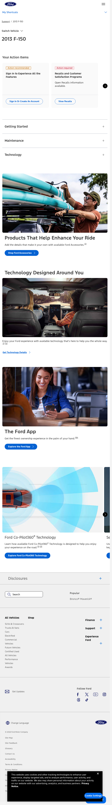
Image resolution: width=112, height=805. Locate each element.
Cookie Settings (93, 795)
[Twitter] (87, 694)
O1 (85, 244)
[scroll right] (105, 86)
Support (6, 21)
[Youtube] (95, 694)
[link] (9, 738)
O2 (6, 343)
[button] (36, 619)
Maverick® (86, 599)
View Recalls (65, 101)
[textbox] (23, 594)
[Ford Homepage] (101, 722)
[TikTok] (87, 700)
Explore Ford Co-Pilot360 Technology (27, 555)
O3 (41, 546)
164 (76, 437)
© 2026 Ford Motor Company (16, 732)
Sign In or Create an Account (24, 101)
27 (4, 343)
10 (38, 546)
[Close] (98, 776)
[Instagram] (104, 694)
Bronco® (74, 599)
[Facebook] (78, 694)
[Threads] (78, 700)
